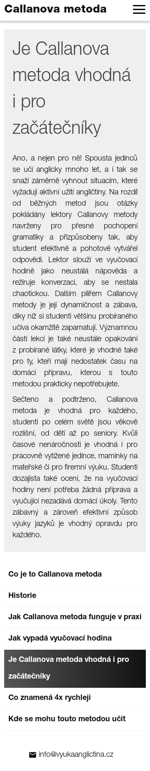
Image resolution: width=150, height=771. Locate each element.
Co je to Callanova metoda (55, 575)
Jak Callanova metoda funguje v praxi (75, 617)
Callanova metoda (55, 10)
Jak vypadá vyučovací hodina (60, 639)
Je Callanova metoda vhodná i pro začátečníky (68, 668)
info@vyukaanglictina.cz (76, 755)
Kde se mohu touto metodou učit (66, 719)
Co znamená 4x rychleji (49, 698)
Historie (22, 596)
